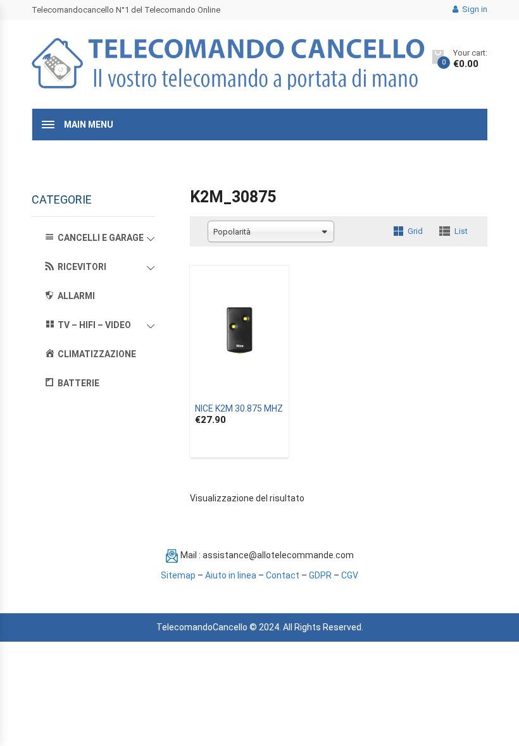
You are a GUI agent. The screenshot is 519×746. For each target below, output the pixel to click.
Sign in (473, 9)
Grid (415, 231)
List (461, 231)
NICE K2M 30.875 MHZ (239, 408)
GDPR (320, 575)
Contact (282, 575)
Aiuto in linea (230, 575)
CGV (349, 575)
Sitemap (178, 575)
